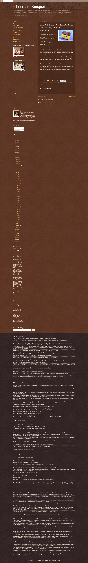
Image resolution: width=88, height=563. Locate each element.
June (17, 170)
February (18, 225)
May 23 (18, 185)
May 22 (18, 187)
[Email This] (60, 81)
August (17, 167)
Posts (16, 128)
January (17, 227)
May (17, 172)
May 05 (18, 215)
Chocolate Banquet (29, 6)
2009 (16, 239)
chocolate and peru (57, 82)
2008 (16, 241)
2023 (16, 142)
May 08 (18, 211)
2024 (16, 140)
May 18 (18, 196)
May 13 (18, 204)
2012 (16, 233)
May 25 (18, 183)
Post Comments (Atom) (48, 99)
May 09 (18, 209)
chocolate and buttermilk (48, 82)
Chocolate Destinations (18, 27)
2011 (16, 235)
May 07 (18, 213)
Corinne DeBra (24, 111)
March (17, 223)
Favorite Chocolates (17, 41)
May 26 (18, 181)
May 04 (18, 217)
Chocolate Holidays (17, 34)
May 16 (18, 200)
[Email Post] (58, 80)
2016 (16, 156)
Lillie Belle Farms (45, 84)
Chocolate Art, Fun (17, 29)
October (17, 163)
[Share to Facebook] (64, 81)
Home (56, 96)
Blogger (58, 560)
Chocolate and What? (17, 30)
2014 (16, 229)
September (18, 165)
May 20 (18, 189)
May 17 (18, 198)
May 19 (18, 191)
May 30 (18, 176)
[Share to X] (63, 81)
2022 (16, 144)
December (18, 159)
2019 (16, 150)
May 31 (18, 174)
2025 (16, 138)
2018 (16, 152)
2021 (16, 146)
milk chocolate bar (53, 84)
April (17, 221)
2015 (16, 157)
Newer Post (41, 96)
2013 (16, 231)
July (17, 169)
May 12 (18, 206)
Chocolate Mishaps (17, 37)
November (18, 161)
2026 (16, 137)
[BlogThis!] (61, 81)
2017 (16, 154)
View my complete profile (18, 121)
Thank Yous (15, 32)
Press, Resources (17, 39)
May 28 (18, 180)
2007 (16, 243)
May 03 (18, 219)
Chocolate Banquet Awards (18, 36)
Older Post (72, 96)
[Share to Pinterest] (65, 81)
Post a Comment (44, 91)
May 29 (18, 178)
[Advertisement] (23, 81)
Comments (17, 130)
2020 (16, 148)
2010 (16, 237)
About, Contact (16, 25)
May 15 (18, 202)
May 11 (18, 207)
